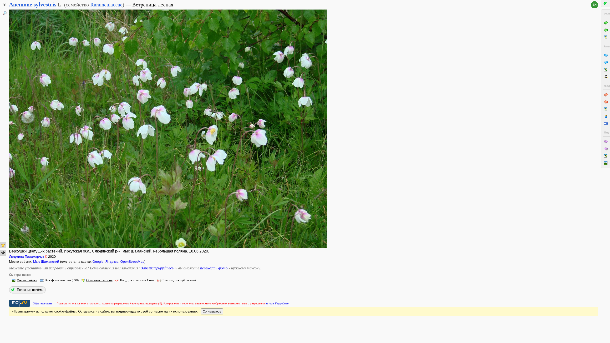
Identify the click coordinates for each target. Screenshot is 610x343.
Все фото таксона (58, 280)
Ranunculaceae (106, 5)
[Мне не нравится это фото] (3, 253)
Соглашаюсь (212, 311)
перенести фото (214, 268)
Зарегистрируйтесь (157, 268)
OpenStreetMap (132, 261)
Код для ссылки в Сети (137, 280)
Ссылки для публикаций (179, 280)
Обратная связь (42, 303)
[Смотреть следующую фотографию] (293, 129)
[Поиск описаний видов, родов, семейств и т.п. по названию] (4, 13)
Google (97, 261)
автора (269, 303)
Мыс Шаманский (46, 261)
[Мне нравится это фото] (3, 245)
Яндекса (111, 261)
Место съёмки (27, 280)
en (595, 4)
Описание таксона (99, 280)
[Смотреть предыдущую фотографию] (42, 129)
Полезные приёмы (30, 290)
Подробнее (282, 303)
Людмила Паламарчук (26, 256)
